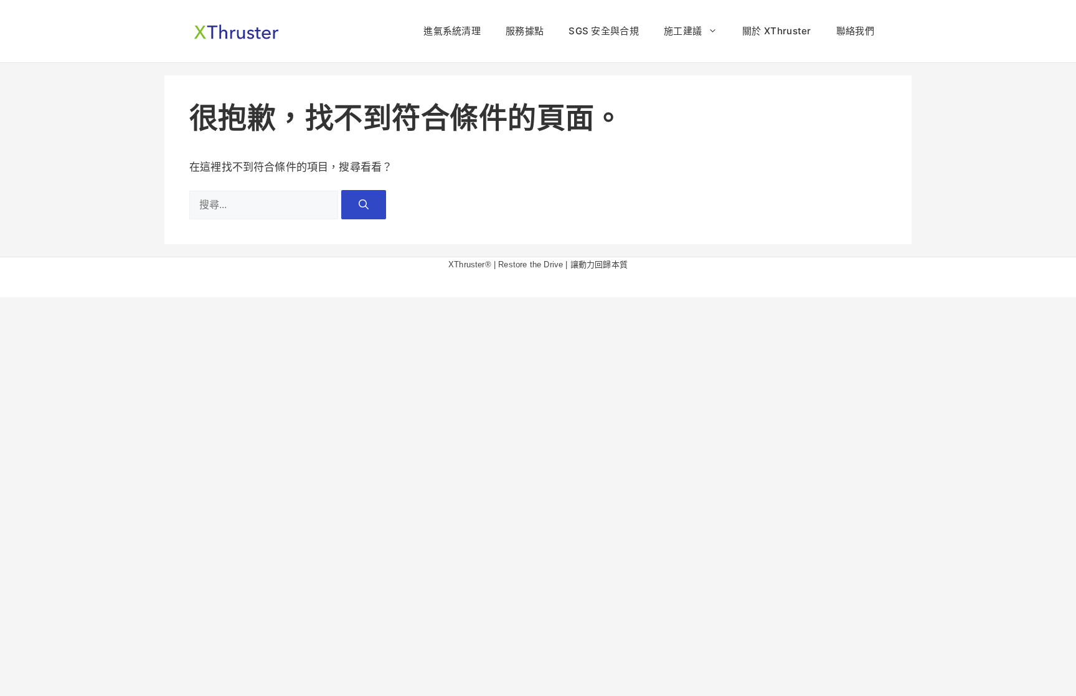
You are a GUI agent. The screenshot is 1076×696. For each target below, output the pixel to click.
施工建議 (683, 31)
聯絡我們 (855, 31)
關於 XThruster (776, 31)
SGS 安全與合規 (604, 31)
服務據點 (525, 31)
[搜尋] (363, 204)
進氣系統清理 (452, 31)
